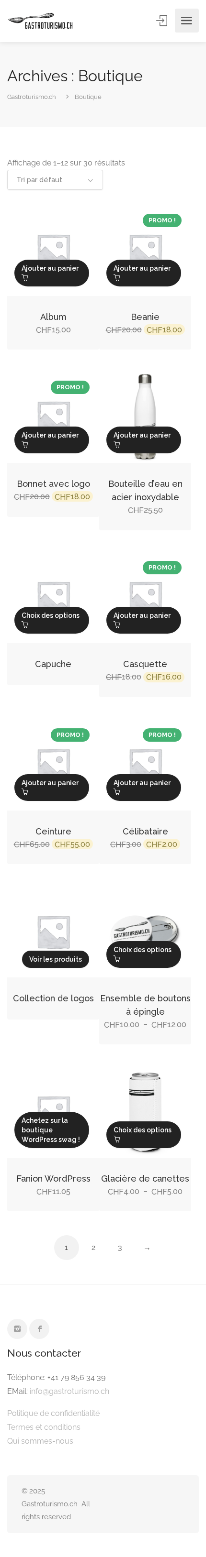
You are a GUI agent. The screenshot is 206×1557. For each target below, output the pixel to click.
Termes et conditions (43, 1427)
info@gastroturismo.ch (69, 1391)
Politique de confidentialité (53, 1413)
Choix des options (51, 615)
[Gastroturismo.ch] (40, 21)
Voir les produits (55, 959)
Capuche (53, 664)
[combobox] (55, 180)
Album (53, 317)
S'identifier (162, 20)
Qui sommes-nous (40, 1441)
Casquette (145, 664)
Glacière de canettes (145, 1178)
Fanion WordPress (53, 1178)
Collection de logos (53, 998)
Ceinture (53, 831)
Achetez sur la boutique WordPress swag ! (51, 1130)
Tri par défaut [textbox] (39, 179)
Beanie (145, 317)
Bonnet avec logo (53, 484)
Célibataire (145, 831)
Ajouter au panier (50, 268)
